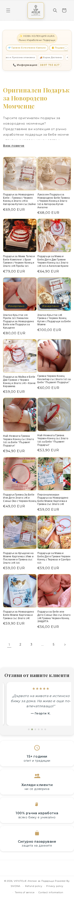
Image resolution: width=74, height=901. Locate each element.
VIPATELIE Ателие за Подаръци (34, 881)
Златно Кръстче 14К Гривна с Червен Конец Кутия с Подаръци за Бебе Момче (54, 319)
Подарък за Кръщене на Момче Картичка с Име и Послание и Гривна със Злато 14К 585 (18, 558)
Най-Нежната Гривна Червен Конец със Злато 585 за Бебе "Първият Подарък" (18, 440)
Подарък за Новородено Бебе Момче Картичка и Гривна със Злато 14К (18, 614)
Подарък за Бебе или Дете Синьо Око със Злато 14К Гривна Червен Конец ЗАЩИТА (54, 616)
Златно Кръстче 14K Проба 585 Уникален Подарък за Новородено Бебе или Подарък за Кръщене (18, 321)
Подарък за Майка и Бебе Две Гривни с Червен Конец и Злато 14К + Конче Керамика (19, 381)
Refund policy (33, 886)
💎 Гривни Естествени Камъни (27, 47)
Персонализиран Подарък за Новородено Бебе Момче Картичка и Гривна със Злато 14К (52, 499)
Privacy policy (54, 886)
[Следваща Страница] (64, 644)
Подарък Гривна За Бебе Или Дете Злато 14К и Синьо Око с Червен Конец (19, 497)
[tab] (29, 729)
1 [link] (9, 644)
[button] (8, 10)
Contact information (50, 892)
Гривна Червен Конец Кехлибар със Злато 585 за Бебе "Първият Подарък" (54, 379)
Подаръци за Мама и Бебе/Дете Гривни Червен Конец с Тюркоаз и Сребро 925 (54, 558)
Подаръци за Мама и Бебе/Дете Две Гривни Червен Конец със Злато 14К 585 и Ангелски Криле (52, 261)
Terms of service (24, 892)
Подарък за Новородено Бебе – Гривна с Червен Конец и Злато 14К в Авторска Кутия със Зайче (19, 199)
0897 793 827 (50, 64)
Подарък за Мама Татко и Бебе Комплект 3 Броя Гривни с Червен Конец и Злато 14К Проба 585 (19, 261)
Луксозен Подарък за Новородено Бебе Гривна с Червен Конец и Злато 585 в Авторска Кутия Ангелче (53, 201)
